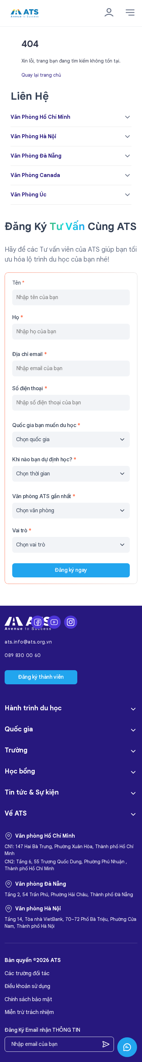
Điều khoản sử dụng (27, 986)
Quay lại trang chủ (41, 75)
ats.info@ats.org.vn (28, 642)
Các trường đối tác (27, 973)
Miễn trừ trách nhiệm (29, 1012)
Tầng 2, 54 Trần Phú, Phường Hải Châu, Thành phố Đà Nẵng (69, 895)
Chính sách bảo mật (28, 999)
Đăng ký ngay (71, 570)
